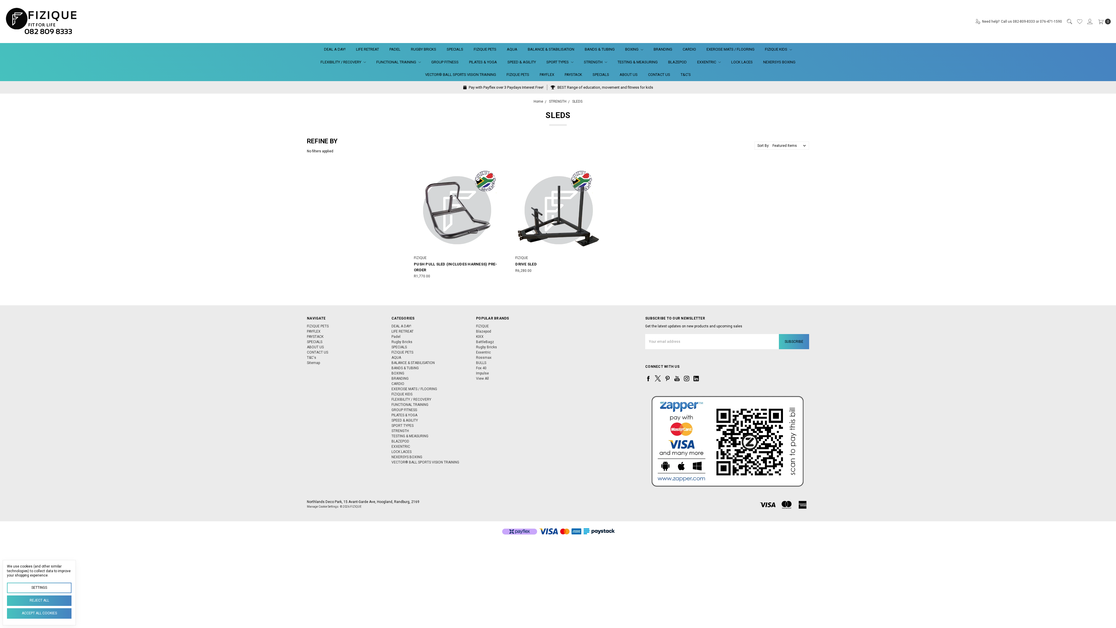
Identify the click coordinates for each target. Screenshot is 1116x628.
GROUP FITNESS (445, 62)
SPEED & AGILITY (521, 62)
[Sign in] (1089, 21)
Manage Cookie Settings (323, 506)
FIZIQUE (482, 326)
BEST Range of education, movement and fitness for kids (605, 87)
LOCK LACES (742, 62)
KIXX (480, 337)
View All (482, 379)
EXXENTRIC (707, 62)
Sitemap (313, 363)
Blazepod (483, 331)
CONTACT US (659, 74)
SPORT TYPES (558, 62)
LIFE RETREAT (367, 49)
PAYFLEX (547, 74)
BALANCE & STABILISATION (551, 49)
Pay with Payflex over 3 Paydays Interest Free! (505, 87)
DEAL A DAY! (335, 49)
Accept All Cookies (39, 613)
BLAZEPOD (677, 62)
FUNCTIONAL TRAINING (396, 62)
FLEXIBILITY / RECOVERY (341, 62)
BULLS (481, 363)
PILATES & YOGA (483, 62)
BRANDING (663, 49)
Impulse (482, 373)
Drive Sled (526, 264)
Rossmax (483, 358)
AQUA (512, 49)
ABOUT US (629, 74)
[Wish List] (1079, 21)
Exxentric (483, 352)
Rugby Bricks (423, 49)
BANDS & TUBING (600, 49)
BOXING (632, 49)
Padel (394, 49)
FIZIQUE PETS (485, 49)
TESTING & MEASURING (638, 62)
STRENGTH (593, 62)
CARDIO (689, 49)
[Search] (1069, 21)
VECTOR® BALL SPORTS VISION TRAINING (460, 74)
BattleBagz (485, 342)
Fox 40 (481, 368)
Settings (39, 588)
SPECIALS (455, 49)
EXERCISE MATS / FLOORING (730, 49)
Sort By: (763, 146)
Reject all (39, 600)
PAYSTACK (573, 74)
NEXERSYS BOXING (779, 62)
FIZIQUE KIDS (776, 49)
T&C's (686, 74)
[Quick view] (495, 171)
